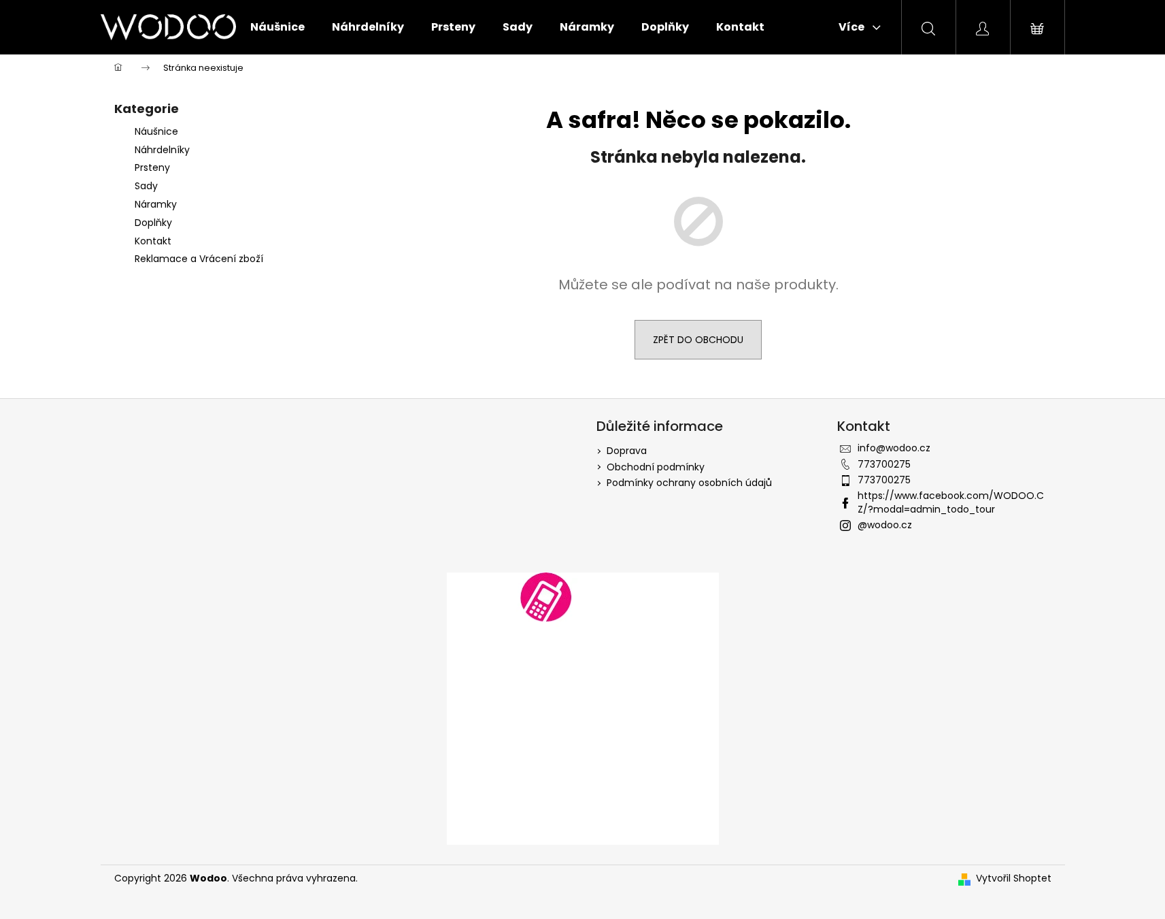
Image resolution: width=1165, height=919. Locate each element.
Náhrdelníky (162, 150)
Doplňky (155, 222)
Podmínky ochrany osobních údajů (689, 482)
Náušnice (156, 131)
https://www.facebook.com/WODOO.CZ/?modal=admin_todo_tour (951, 502)
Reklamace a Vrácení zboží (199, 258)
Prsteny (152, 167)
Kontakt (153, 241)
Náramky (156, 204)
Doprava (627, 450)
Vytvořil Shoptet (1013, 878)
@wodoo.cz (885, 525)
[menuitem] (277, 27)
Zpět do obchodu (698, 339)
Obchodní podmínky (656, 467)
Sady (146, 186)
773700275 (884, 464)
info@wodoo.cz (894, 448)
